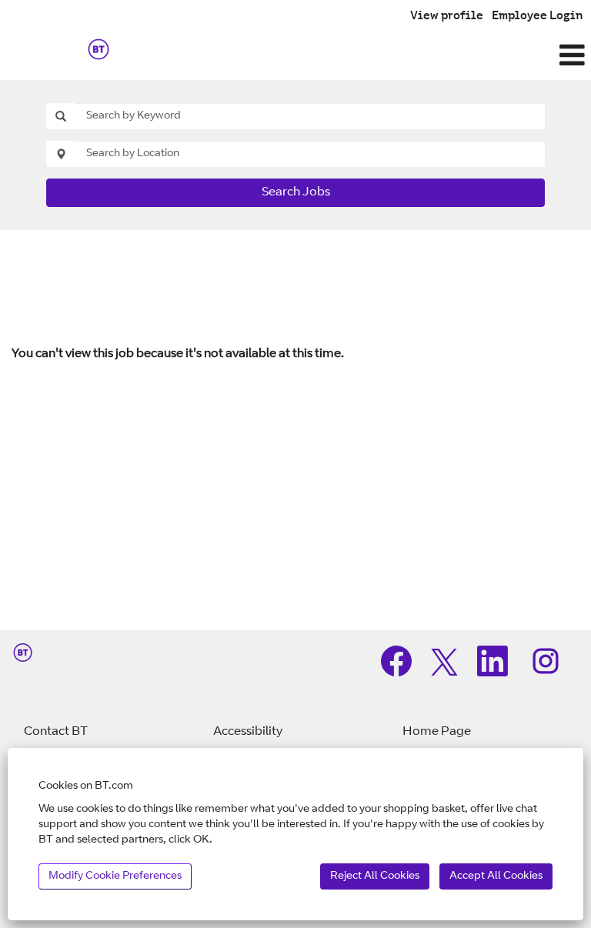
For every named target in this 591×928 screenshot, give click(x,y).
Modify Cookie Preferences (115, 876)
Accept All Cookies (496, 876)
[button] (394, 56)
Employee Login (537, 16)
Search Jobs (296, 192)
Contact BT (56, 732)
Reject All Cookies (374, 876)
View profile (446, 16)
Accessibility (247, 732)
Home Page (436, 732)
